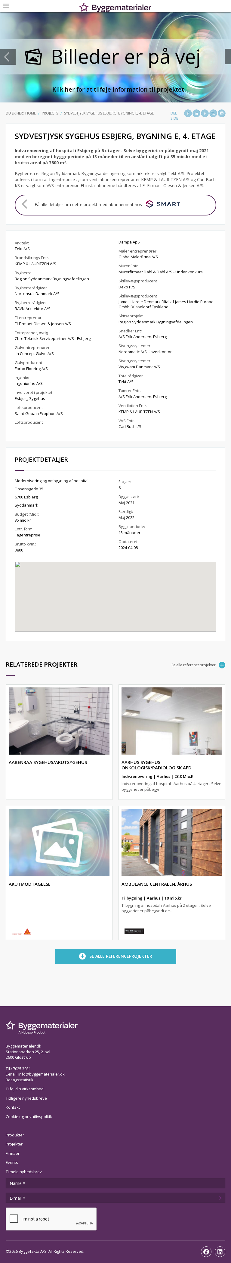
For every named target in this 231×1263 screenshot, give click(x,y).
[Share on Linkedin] (196, 113)
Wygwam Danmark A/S (139, 366)
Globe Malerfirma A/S (138, 256)
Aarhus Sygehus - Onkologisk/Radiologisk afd (157, 765)
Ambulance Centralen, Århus (157, 884)
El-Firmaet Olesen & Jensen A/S (43, 323)
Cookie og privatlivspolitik (29, 1116)
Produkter (15, 1135)
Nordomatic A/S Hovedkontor (145, 351)
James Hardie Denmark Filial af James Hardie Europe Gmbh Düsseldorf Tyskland (166, 304)
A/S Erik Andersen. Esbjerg (143, 336)
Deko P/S (127, 287)
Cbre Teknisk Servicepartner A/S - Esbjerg (53, 338)
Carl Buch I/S (130, 426)
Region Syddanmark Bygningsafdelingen (52, 278)
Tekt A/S (22, 248)
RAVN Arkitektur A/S (33, 308)
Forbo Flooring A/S (31, 368)
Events (12, 1162)
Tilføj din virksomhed (25, 1089)
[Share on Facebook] (188, 113)
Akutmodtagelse (30, 884)
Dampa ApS (129, 242)
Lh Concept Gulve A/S (34, 353)
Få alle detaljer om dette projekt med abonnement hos (88, 204)
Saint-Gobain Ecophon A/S (39, 413)
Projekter (14, 1144)
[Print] (222, 113)
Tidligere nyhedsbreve (26, 1098)
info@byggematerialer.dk (41, 1074)
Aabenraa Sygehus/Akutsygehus (48, 762)
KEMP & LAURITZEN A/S (35, 263)
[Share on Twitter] (213, 113)
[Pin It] (205, 113)
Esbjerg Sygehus (30, 398)
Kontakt (13, 1107)
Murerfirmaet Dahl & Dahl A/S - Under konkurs (161, 272)
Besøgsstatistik (19, 1079)
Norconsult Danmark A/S (37, 293)
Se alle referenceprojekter (193, 665)
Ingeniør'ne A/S (29, 383)
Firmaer (13, 1153)
